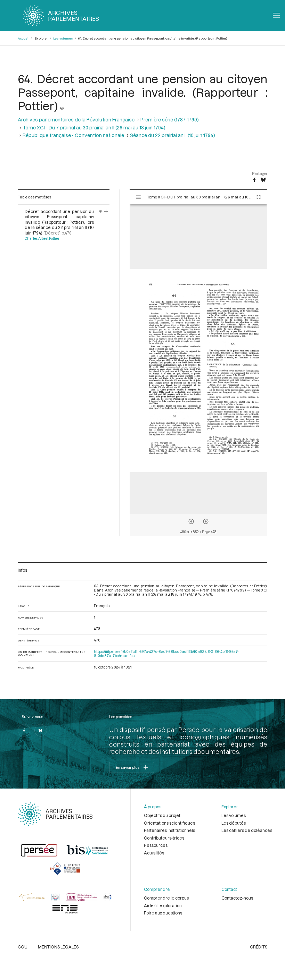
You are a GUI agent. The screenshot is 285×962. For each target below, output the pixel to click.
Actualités (154, 852)
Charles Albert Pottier (42, 238)
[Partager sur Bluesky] (263, 180)
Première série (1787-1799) (169, 119)
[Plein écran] (258, 197)
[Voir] (62, 105)
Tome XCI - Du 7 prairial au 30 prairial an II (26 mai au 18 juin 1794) (94, 127)
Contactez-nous (237, 897)
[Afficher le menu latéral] (138, 197)
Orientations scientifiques (169, 822)
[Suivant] (205, 521)
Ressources (156, 845)
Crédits (258, 946)
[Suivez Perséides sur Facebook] (24, 730)
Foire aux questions (163, 912)
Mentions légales (58, 946)
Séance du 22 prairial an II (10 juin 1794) (172, 135)
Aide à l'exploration (163, 905)
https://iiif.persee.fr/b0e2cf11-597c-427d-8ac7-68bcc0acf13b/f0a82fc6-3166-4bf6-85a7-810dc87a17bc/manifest (166, 653)
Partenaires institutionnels (169, 830)
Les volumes (63, 38)
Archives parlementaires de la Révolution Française (76, 119)
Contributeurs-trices (164, 837)
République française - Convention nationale (73, 135)
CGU (22, 946)
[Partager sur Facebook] (254, 180)
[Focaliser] (106, 211)
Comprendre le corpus (166, 897)
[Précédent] (191, 521)
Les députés (233, 822)
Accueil (24, 38)
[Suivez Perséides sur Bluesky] (40, 730)
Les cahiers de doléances (246, 830)
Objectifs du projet (162, 815)
